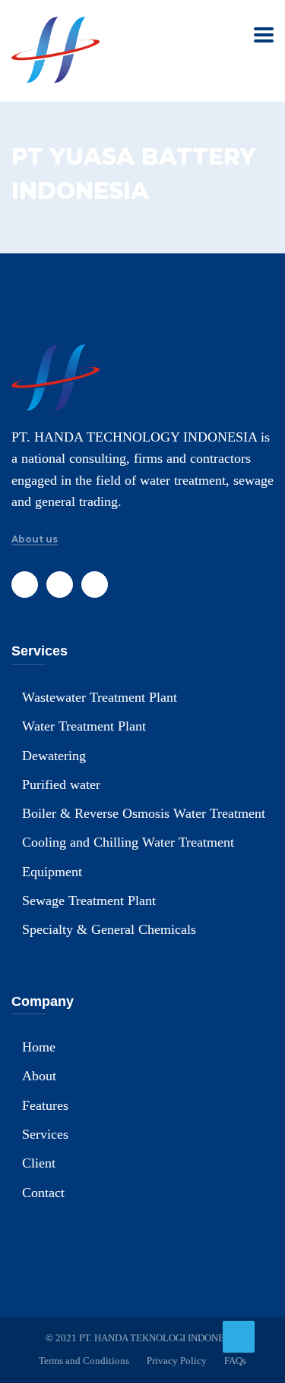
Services (45, 1134)
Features (45, 1105)
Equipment (52, 871)
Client (38, 1163)
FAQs (235, 1360)
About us (34, 539)
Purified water (61, 784)
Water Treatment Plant (84, 726)
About (39, 1075)
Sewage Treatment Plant (89, 900)
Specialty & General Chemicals (109, 929)
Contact (43, 1192)
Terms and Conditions (84, 1360)
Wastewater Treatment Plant (99, 697)
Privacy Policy (177, 1360)
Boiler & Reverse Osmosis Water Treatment (143, 813)
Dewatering (54, 755)
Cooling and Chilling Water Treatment (128, 842)
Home (38, 1047)
